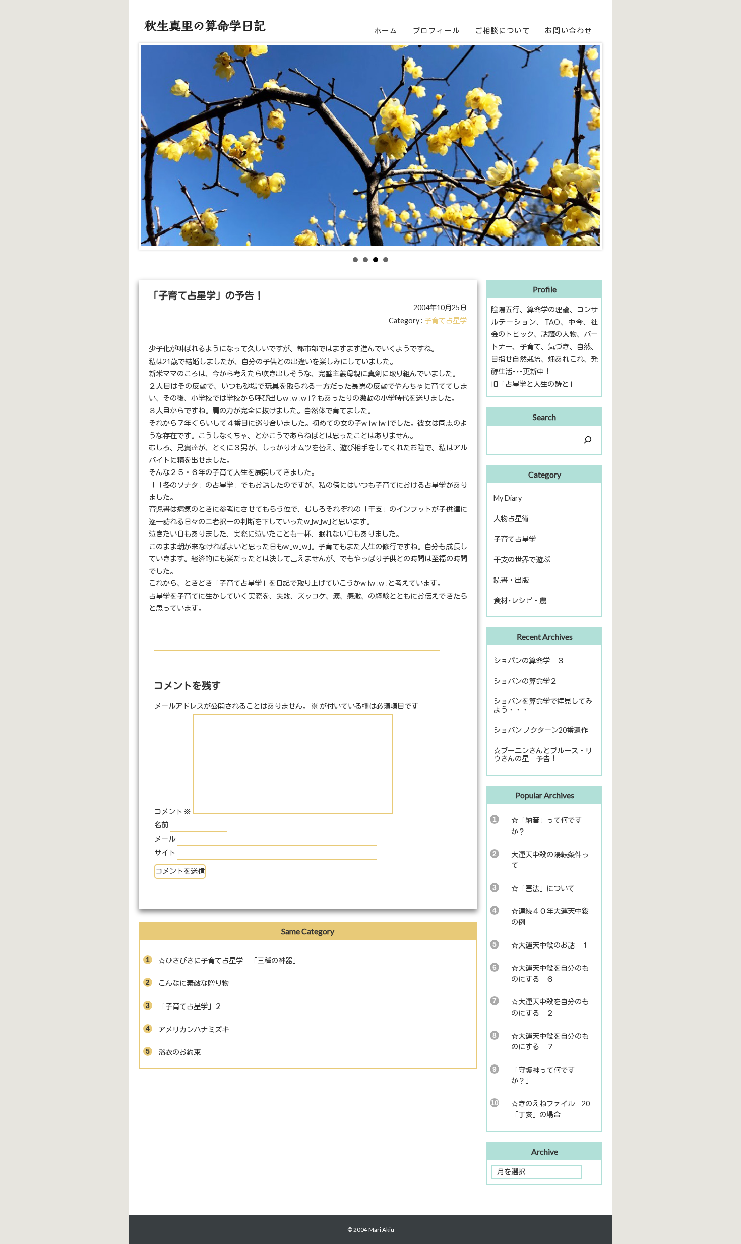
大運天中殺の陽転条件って (550, 860)
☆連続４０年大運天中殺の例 (550, 916)
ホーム (386, 30)
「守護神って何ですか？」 (543, 1075)
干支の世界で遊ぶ (521, 559)
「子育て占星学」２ (190, 1006)
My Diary (507, 498)
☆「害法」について (543, 888)
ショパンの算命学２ (525, 681)
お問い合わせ (568, 30)
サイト (164, 852)
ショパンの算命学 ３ (528, 660)
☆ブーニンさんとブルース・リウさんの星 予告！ (542, 754)
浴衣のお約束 (179, 1052)
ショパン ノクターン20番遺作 (540, 730)
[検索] (588, 440)
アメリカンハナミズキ (193, 1029)
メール (164, 839)
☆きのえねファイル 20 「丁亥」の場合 (554, 1109)
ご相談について (502, 30)
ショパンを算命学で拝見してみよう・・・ (542, 705)
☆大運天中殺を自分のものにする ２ (550, 1007)
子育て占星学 (445, 320)
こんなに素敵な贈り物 (193, 983)
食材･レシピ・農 (519, 600)
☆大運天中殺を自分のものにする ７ (550, 1041)
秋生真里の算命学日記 (205, 25)
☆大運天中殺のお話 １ (550, 945)
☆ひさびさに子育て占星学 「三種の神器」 (228, 960)
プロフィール (436, 30)
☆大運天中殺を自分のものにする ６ (550, 973)
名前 (161, 824)
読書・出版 (511, 580)
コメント (172, 811)
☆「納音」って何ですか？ (546, 826)
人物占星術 (511, 518)
